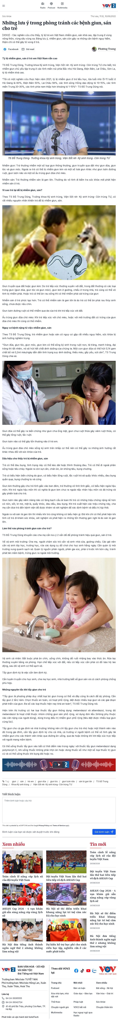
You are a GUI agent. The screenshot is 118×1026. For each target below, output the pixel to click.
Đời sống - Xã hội (104, 988)
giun (14, 781)
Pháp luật (78, 1002)
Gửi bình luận (102, 831)
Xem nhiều (101, 983)
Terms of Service (59, 825)
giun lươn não (68, 781)
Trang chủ (56, 983)
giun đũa (42, 781)
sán (22, 781)
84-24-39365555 (14, 998)
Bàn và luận (79, 988)
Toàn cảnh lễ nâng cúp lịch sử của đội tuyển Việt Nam (103, 856)
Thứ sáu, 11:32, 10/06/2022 (103, 16)
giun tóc (54, 781)
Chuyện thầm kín (104, 1007)
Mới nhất (78, 983)
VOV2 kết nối (80, 1007)
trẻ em (31, 781)
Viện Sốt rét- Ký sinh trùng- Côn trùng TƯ (52, 784)
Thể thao (55, 1002)
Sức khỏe (6, 16)
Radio (42, 8)
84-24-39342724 (14, 1002)
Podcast (51, 8)
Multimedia (62, 8)
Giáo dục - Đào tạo (83, 993)
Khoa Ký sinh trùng (20, 784)
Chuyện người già (60, 1007)
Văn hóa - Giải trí (104, 993)
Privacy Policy (44, 825)
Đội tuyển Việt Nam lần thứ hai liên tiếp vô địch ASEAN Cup (103, 875)
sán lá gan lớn (85, 781)
